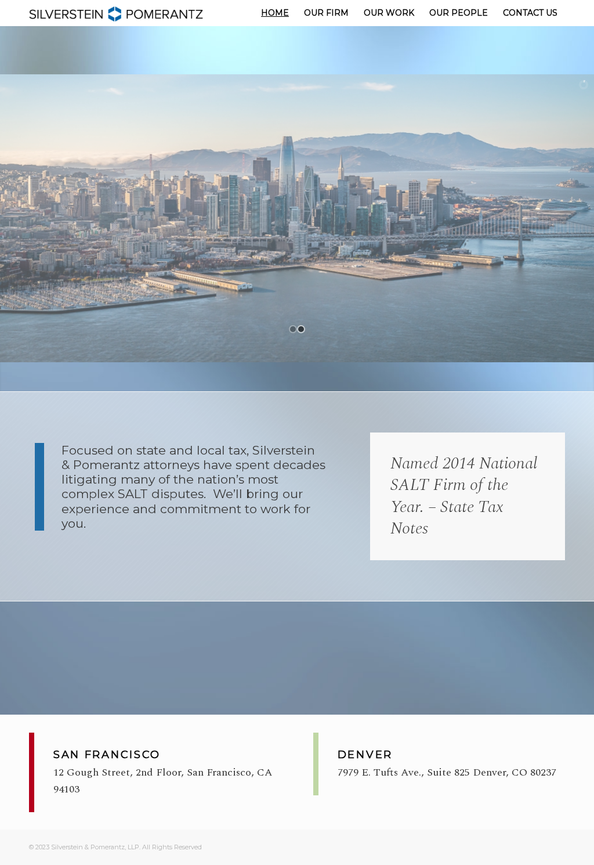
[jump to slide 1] (293, 329)
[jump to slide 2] (301, 329)
